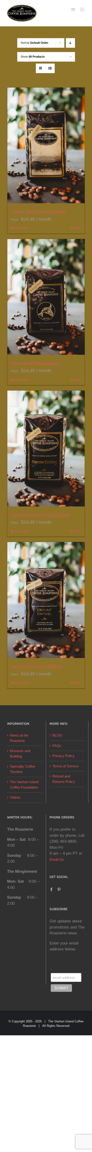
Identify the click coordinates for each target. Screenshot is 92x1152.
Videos (15, 797)
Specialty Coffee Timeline (22, 769)
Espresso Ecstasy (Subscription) (40, 515)
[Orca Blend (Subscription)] (46, 297)
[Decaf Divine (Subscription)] (46, 600)
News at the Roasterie (19, 738)
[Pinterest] (59, 889)
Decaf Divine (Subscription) (36, 666)
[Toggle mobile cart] (73, 9)
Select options (22, 228)
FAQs (56, 746)
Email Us (57, 859)
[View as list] (49, 68)
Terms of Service (65, 766)
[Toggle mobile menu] (82, 9)
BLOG (57, 735)
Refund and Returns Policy (63, 779)
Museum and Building (20, 753)
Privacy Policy (63, 756)
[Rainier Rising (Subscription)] (46, 145)
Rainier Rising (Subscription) (38, 212)
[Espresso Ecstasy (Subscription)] (46, 448)
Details (77, 228)
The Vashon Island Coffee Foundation (24, 784)
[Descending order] (70, 43)
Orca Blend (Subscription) (35, 363)
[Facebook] (51, 889)
